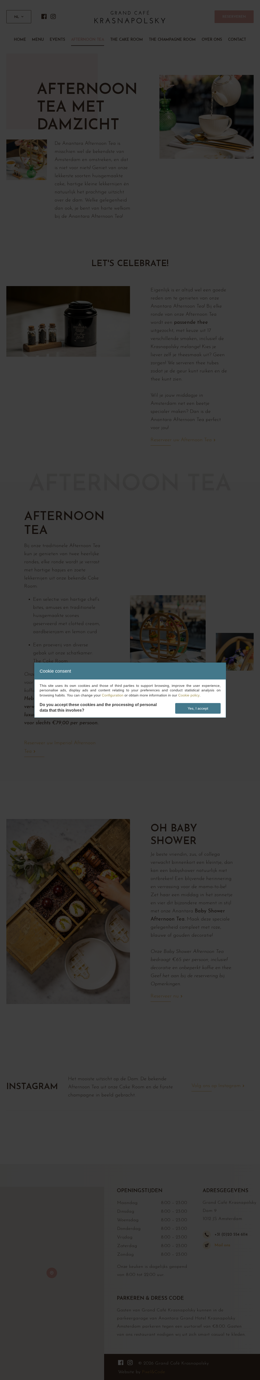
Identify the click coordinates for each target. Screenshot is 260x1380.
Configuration (112, 695)
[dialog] (130, 690)
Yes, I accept (198, 708)
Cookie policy (189, 695)
